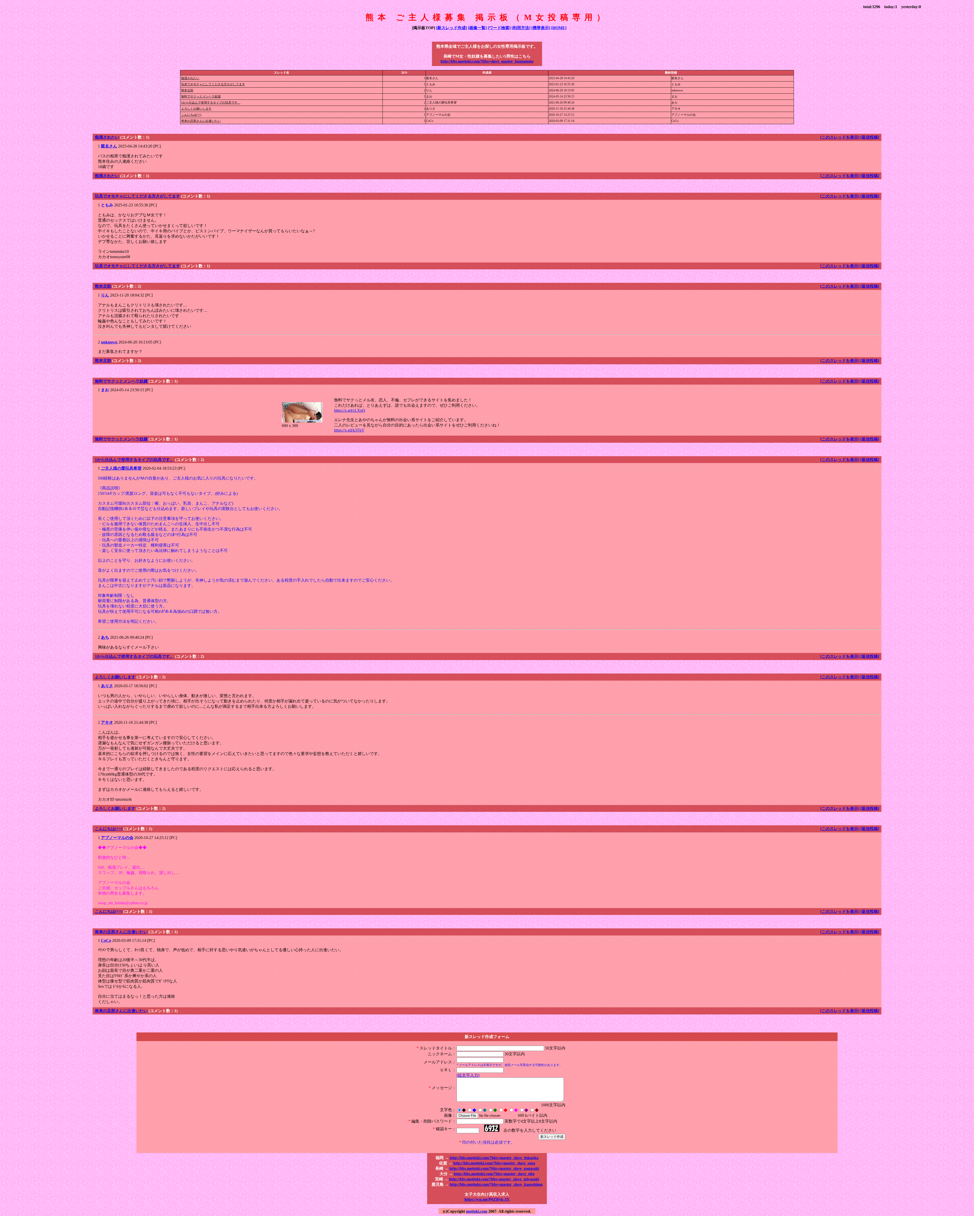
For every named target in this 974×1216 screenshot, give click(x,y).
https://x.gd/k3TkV (349, 430)
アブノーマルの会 (117, 837)
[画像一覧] (477, 28)
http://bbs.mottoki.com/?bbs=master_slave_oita (494, 1174)
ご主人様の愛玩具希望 (121, 468)
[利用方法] (521, 28)
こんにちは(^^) (191, 115)
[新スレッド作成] (451, 28)
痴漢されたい (190, 78)
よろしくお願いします (196, 108)
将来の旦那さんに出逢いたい (201, 121)
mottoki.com (476, 1211)
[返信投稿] (869, 137)
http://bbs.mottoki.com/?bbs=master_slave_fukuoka (494, 1158)
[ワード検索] (499, 28)
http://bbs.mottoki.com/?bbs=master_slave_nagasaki (494, 1168)
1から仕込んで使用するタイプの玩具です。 (210, 102)
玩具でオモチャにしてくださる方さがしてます (213, 84)
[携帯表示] (540, 28)
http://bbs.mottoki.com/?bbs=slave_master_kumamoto (487, 61)
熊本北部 (187, 90)
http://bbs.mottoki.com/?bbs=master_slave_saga (494, 1163)
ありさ (107, 686)
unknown (109, 342)
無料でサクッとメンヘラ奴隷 (201, 96)
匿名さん (109, 146)
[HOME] (558, 28)
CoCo (106, 940)
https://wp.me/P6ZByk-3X (487, 1199)
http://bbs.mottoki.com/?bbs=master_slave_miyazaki (494, 1179)
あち (105, 637)
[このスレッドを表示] (839, 137)
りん (105, 295)
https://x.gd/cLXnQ (349, 410)
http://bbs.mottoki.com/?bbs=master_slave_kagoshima (496, 1184)
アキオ (107, 722)
